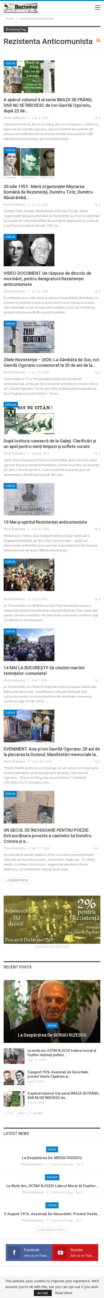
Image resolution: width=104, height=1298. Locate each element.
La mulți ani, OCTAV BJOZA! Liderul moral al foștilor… (52, 1186)
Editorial (10, 404)
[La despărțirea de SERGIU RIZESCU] (52, 1011)
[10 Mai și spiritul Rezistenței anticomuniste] (29, 499)
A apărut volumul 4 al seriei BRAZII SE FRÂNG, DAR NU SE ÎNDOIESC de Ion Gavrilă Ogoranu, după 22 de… (48, 105)
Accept (42, 1293)
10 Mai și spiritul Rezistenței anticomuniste (45, 522)
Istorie (52, 1025)
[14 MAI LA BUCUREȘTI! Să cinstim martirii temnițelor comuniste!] (29, 644)
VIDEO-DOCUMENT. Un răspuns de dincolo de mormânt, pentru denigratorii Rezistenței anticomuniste (47, 279)
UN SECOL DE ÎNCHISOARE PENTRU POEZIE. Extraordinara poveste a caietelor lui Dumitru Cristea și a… (47, 836)
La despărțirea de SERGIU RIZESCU (52, 1035)
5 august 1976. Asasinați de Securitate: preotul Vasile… (52, 1214)
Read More (64, 1293)
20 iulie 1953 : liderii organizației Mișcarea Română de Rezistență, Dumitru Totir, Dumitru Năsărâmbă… (48, 192)
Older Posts (18, 880)
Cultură (10, 63)
